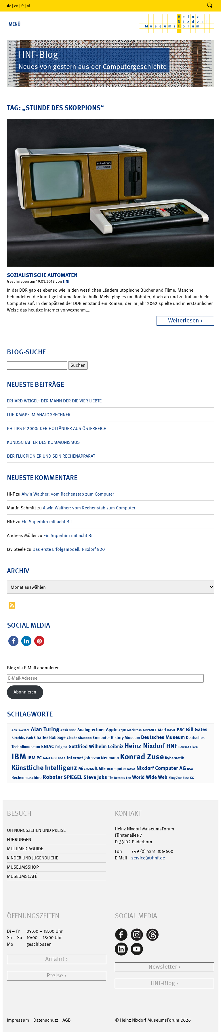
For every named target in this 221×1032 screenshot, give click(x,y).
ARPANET (150, 730)
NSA (190, 769)
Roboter (52, 777)
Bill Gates (196, 729)
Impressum (18, 1020)
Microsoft (88, 768)
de (9, 5)
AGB (66, 1020)
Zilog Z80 (175, 778)
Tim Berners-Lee (119, 778)
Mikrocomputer (112, 768)
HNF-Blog (163, 983)
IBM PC (34, 758)
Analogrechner (91, 730)
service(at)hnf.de (148, 858)
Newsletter (162, 967)
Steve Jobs (95, 777)
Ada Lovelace (21, 730)
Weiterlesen (183, 320)
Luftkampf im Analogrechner (39, 415)
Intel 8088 (58, 758)
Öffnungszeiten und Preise (36, 830)
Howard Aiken (188, 747)
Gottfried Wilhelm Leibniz (95, 746)
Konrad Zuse (142, 756)
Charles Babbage (50, 737)
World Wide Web (149, 777)
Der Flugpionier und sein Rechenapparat (51, 456)
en (16, 5)
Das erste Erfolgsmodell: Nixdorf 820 (69, 549)
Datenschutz (45, 1020)
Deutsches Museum (163, 737)
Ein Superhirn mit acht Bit (47, 522)
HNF (66, 281)
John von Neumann (101, 758)
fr (22, 5)
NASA (131, 769)
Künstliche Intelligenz (44, 767)
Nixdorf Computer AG (161, 768)
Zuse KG (188, 778)
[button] (13, 641)
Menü (14, 24)
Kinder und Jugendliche (32, 858)
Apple (111, 730)
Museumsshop (23, 867)
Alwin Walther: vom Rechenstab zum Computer (68, 494)
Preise (55, 975)
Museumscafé (22, 876)
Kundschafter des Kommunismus (43, 442)
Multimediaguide (25, 849)
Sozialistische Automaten (42, 275)
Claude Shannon (79, 737)
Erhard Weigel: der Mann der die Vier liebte (54, 401)
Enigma (61, 746)
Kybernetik (174, 757)
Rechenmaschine (26, 777)
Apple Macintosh (130, 730)
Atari (162, 729)
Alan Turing (45, 729)
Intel (46, 758)
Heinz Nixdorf (145, 745)
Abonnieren (25, 692)
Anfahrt (54, 959)
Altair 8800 (68, 730)
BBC (181, 730)
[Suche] (209, 6)
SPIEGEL (73, 777)
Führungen (19, 839)
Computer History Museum (116, 737)
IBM (19, 756)
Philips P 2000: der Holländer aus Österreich (56, 428)
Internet (75, 758)
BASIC (171, 730)
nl (28, 5)
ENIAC (47, 746)
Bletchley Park (22, 737)
